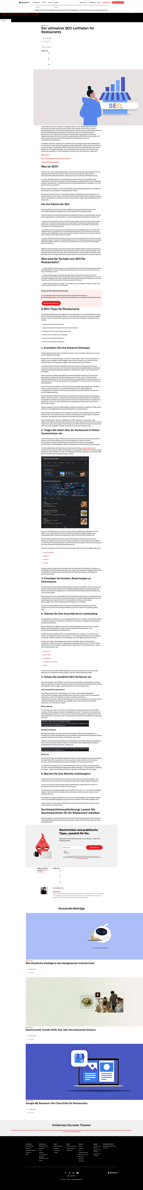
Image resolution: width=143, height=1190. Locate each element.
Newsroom (81, 1156)
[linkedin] (73, 1173)
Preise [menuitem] (49, 2)
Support (96, 1144)
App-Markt (28, 1148)
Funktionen (41, 1148)
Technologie (102, 1130)
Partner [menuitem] (56, 2)
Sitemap (69, 1179)
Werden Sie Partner (71, 1148)
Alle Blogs (4, 14)
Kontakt (80, 1146)
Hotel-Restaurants (43, 1154)
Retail (19, 14)
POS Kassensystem (43, 1146)
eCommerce (12, 14)
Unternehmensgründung (112, 1130)
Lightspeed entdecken (51, 303)
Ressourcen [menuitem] (83, 2)
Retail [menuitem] (44, 2)
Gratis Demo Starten (118, 2)
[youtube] (77, 1173)
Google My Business (87, 448)
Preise (27, 1154)
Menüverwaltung (85, 1130)
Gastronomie (26, 14)
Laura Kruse (33, 1036)
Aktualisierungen (29, 1146)
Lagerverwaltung (76, 1130)
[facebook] (65, 1173)
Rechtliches (81, 1159)
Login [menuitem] (98, 2)
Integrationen (70, 1150)
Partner (68, 1144)
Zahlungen (77, 1131)
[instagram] (69, 1173)
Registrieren (94, 847)
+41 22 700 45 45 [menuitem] (106, 2)
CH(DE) (63, 1179)
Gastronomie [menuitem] (36, 2)
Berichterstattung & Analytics (19, 1130)
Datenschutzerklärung (83, 858)
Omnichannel (57, 1150)
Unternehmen (35, 14)
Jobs (80, 1150)
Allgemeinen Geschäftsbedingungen (70, 857)
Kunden (41, 1160)
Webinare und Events (83, 1154)
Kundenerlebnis (67, 1130)
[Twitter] (49, 59)
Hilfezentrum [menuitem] (92, 2)
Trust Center (81, 1161)
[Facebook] (49, 54)
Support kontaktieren (31, 1150)
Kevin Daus (48, 38)
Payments (41, 1152)
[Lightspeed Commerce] (24, 2)
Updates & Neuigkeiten (125, 1130)
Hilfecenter (28, 1152)
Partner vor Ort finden (72, 1146)
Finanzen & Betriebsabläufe (35, 1130)
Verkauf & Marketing (42, 871)
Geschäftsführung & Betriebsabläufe (53, 1130)
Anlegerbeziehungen (83, 1152)
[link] (106, 2)
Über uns (81, 1144)
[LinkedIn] (49, 65)
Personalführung (94, 1130)
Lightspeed (33, 969)
